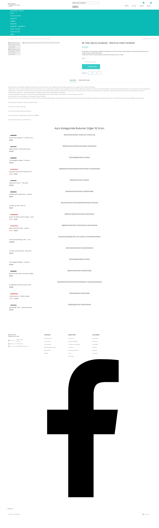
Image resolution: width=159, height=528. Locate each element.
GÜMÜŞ (13, 21)
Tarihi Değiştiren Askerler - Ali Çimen (19, 160)
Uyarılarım (95, 353)
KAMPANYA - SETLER (16, 11)
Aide (69, 353)
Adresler (94, 347)
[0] (148, 4)
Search (75, 7)
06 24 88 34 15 (19, 344)
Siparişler (94, 341)
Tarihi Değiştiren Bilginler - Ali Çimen (19, 262)
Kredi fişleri (95, 344)
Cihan (36, 115)
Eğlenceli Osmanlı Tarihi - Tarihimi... (19, 228)
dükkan (46, 353)
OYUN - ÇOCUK (16, 29)
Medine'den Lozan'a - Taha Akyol (18, 183)
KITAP (13, 13)
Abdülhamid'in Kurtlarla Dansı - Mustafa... (21, 194)
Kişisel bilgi (95, 338)
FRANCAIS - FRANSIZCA (18, 26)
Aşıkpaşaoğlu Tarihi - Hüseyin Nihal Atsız (20, 307)
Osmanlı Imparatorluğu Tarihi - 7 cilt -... (20, 239)
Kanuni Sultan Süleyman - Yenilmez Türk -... (21, 138)
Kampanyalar (48, 338)
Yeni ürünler (47, 341)
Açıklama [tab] (73, 80)
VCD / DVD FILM (16, 16)
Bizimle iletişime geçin (50, 347)
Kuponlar (94, 350)
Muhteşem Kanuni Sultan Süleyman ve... (20, 171)
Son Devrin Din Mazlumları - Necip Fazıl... (20, 251)
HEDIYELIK (14, 24)
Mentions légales (73, 341)
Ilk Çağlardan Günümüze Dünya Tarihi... (20, 285)
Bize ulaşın (71, 356)
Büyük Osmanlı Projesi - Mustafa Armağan (21, 273)
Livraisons (71, 338)
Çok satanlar (47, 344)
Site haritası (47, 350)
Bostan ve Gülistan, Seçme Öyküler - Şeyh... (21, 217)
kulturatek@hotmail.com (21, 346)
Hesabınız (96, 335)
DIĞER (13, 34)
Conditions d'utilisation (74, 344)
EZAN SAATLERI (16, 32)
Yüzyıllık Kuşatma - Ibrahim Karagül (19, 296)
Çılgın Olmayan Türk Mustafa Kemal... (20, 149)
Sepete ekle (92, 66)
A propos (70, 347)
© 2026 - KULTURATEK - (14, 514)
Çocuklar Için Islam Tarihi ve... (17, 205)
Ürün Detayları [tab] (84, 80)
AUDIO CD (14, 19)
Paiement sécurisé (73, 350)
